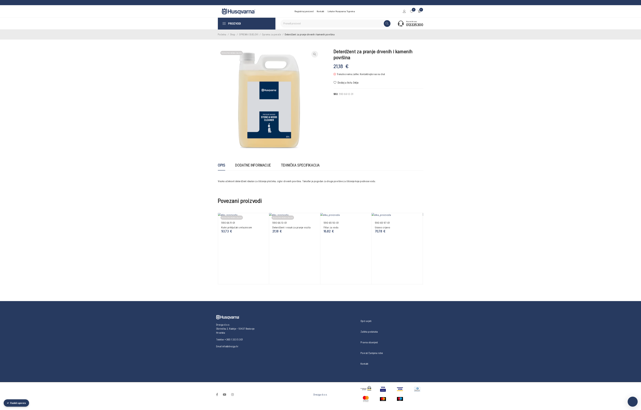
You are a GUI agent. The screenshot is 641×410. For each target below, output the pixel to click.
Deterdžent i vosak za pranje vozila (291, 227)
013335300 (414, 25)
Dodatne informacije (253, 165)
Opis (221, 165)
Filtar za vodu (331, 227)
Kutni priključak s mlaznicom (236, 227)
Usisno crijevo (382, 227)
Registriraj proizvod (304, 11)
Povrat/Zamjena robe (372, 353)
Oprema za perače (271, 34)
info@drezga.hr (230, 346)
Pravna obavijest (369, 342)
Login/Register (404, 11)
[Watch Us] (224, 394)
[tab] (221, 166)
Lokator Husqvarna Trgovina (341, 11)
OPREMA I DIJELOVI (248, 34)
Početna (222, 34)
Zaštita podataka (369, 331)
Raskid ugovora (16, 403)
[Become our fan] (217, 394)
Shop (232, 34)
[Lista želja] (346, 82)
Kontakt (320, 11)
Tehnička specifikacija (300, 165)
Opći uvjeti (366, 321)
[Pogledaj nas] (232, 394)
